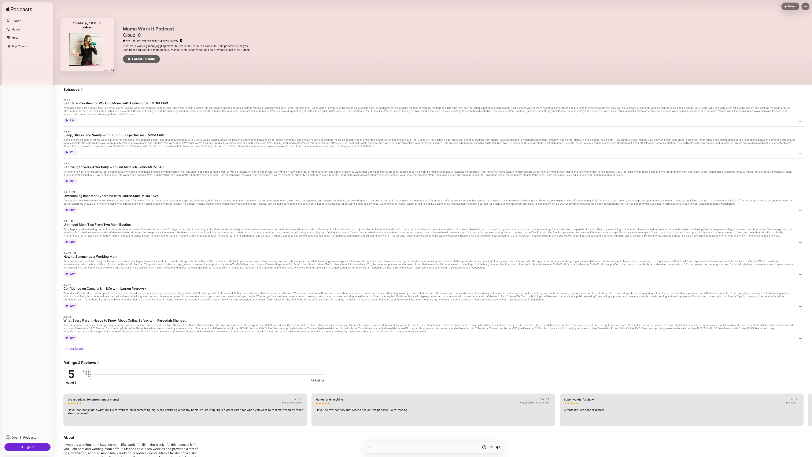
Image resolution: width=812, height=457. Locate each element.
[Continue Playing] (491, 447)
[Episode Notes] (484, 447)
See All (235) (73, 349)
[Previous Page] (59, 409)
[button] (27, 21)
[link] (73, 89)
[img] (19, 9)
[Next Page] (808, 409)
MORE (246, 50)
